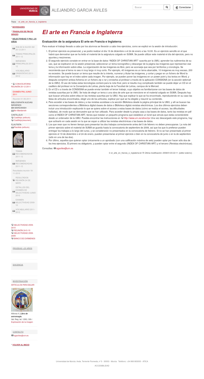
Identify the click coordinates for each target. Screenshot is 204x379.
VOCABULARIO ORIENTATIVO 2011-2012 (25, 73)
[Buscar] (167, 7)
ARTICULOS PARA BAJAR (22, 284)
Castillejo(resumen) (22, 120)
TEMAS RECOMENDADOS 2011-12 (24, 154)
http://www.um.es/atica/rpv (137, 118)
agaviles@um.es (21, 335)
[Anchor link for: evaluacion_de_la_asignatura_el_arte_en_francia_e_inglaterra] (123, 41)
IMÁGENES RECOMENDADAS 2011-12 (24, 163)
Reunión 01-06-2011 (22, 98)
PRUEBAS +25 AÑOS (22, 248)
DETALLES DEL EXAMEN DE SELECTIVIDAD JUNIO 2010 (26, 191)
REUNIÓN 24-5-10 (22, 230)
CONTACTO (18, 332)
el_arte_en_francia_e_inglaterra (32, 21)
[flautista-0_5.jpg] (24, 139)
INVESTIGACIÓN (20, 281)
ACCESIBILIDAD (102, 365)
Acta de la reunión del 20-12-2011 (25, 48)
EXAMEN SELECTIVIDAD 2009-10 (25, 202)
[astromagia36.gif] (22, 299)
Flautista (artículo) (21, 127)
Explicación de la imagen (22, 322)
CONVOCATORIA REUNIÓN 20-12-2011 (21, 85)
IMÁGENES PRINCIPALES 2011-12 (25, 63)
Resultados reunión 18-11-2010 (23, 172)
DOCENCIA (18, 264)
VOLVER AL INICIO (20, 344)
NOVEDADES (18, 27)
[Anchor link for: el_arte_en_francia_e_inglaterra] (125, 31)
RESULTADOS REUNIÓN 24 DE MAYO (23, 180)
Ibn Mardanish (20, 110)
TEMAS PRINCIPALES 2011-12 (25, 55)
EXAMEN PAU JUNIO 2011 (22, 93)
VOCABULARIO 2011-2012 (25, 210)
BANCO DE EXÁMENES (24, 238)
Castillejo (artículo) (22, 117)
